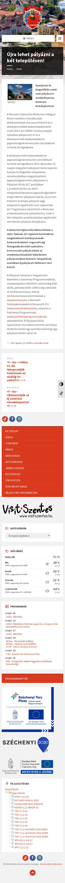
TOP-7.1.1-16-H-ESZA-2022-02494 (31, 836)
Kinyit (8, 789)
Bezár (15, 789)
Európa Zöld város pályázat (29, 803)
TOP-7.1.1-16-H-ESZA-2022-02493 (31, 832)
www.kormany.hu (17, 300)
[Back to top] (33, 873)
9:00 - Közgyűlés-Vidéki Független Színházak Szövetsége (29, 663)
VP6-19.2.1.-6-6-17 (23, 843)
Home (10, 69)
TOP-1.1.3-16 (21, 811)
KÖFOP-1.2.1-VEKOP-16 (26, 807)
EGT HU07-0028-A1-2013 (27, 800)
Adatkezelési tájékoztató (51, 864)
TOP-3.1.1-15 (21, 821)
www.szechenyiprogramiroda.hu (27, 316)
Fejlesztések (18, 793)
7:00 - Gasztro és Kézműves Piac (23, 654)
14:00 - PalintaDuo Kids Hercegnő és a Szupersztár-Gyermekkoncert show (32, 625)
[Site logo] (32, 28)
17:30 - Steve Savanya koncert (21, 646)
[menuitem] (32, 431)
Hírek (19, 69)
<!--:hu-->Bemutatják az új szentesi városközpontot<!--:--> (18, 398)
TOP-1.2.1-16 (21, 814)
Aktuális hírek (42, 343)
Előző (10, 358)
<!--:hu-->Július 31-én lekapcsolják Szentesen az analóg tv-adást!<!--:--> (17, 371)
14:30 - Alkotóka (14, 616)
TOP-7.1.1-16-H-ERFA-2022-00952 (31, 829)
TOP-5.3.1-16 (21, 825)
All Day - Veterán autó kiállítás (21, 643)
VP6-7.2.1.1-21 (22, 847)
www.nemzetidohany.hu (22, 308)
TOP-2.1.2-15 (21, 818)
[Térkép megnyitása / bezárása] (59, 38)
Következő (13, 387)
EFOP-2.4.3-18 (22, 796)
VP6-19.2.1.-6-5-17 (23, 840)
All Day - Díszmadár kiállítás (20, 641)
